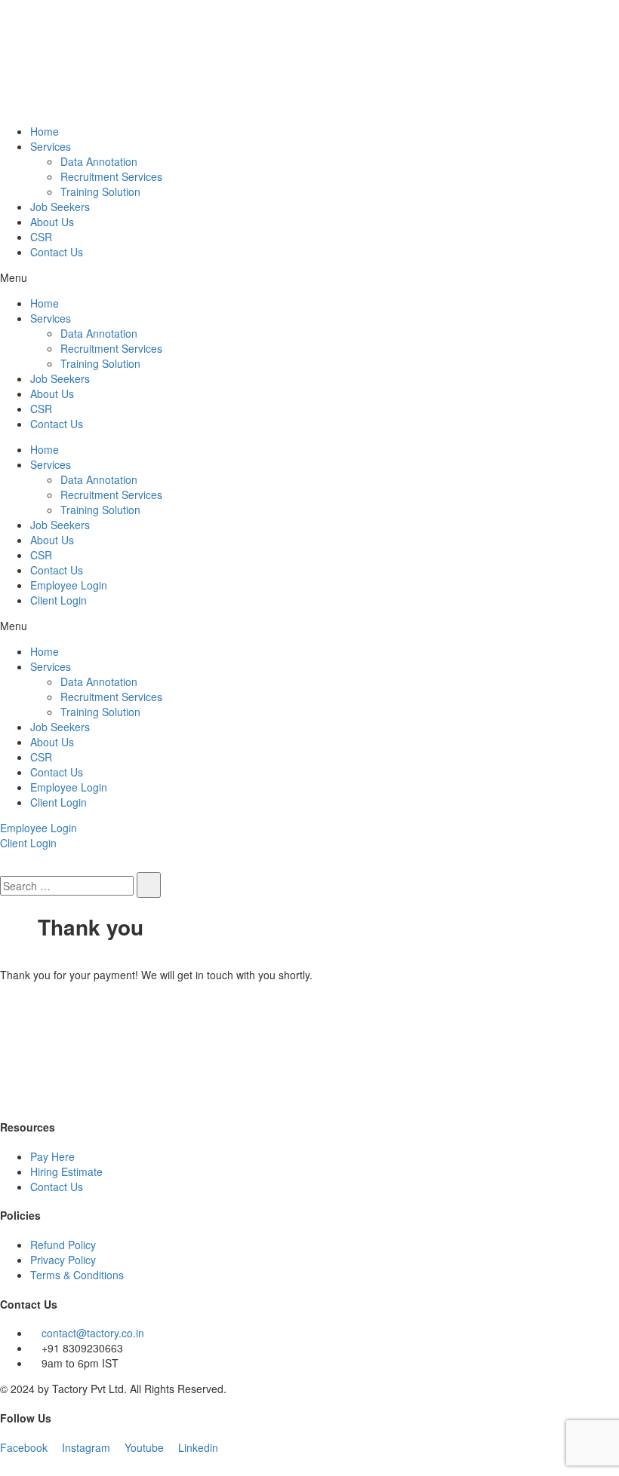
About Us (52, 221)
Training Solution (100, 191)
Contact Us (56, 251)
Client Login (58, 600)
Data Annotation (98, 161)
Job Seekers (60, 206)
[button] (309, 277)
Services (50, 146)
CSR (41, 236)
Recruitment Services (111, 176)
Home (44, 131)
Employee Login (68, 585)
